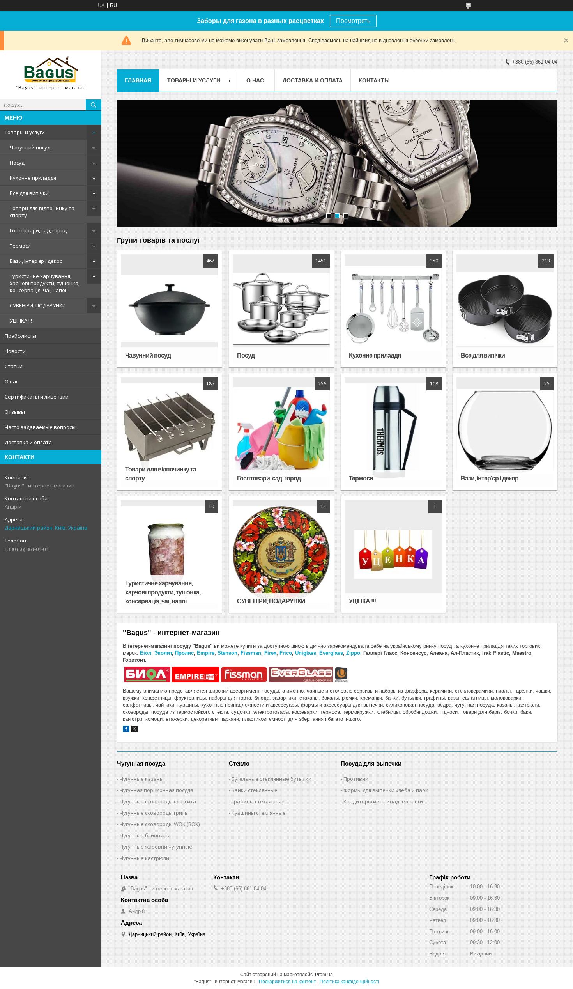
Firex (270, 653)
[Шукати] (93, 105)
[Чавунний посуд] (169, 308)
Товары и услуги (25, 132)
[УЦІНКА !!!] (393, 554)
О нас (11, 381)
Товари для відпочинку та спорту (42, 212)
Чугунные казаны (142, 778)
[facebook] (126, 730)
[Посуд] (281, 308)
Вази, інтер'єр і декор (36, 260)
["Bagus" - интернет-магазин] (51, 69)
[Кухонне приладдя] (393, 308)
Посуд (17, 162)
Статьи (14, 366)
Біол (145, 653)
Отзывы (15, 411)
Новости (15, 350)
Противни (355, 778)
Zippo (353, 653)
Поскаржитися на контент (287, 981)
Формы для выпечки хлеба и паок (385, 790)
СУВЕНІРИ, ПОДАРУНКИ (38, 305)
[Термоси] (393, 431)
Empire (205, 653)
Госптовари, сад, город (38, 230)
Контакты (374, 80)
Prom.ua (324, 974)
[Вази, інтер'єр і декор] (504, 431)
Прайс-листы (20, 335)
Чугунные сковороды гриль (154, 812)
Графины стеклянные (258, 801)
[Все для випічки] (504, 308)
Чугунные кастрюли (144, 857)
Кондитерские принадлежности (383, 801)
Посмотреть (353, 21)
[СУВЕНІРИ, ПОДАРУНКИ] (281, 554)
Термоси (20, 245)
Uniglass (305, 653)
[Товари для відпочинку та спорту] (169, 431)
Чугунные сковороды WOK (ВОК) (160, 824)
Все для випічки (29, 193)
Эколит (163, 653)
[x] (134, 730)
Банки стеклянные (255, 790)
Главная (138, 80)
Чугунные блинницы (145, 835)
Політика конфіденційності (349, 981)
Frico (285, 653)
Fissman (251, 653)
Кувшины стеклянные (259, 812)
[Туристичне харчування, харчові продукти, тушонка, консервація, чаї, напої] (169, 554)
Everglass (331, 653)
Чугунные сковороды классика (158, 801)
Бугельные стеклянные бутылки (271, 778)
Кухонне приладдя (33, 177)
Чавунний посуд (30, 147)
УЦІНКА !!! (21, 320)
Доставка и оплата (28, 442)
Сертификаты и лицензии (37, 396)
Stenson (227, 653)
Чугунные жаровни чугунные (156, 846)
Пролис (184, 653)
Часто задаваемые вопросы (40, 427)
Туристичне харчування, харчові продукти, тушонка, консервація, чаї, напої (45, 283)
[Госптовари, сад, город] (281, 431)
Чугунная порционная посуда (156, 790)
